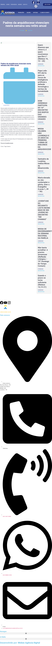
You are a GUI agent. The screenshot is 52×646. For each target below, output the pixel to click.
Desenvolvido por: (20, 642)
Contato (25, 4)
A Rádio (8, 4)
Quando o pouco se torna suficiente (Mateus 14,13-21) (42, 281)
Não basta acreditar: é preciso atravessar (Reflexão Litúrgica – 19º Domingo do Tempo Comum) (43, 257)
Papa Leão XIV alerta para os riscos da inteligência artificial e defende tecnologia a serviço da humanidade (43, 81)
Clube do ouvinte (44, 12)
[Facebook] (33, 2)
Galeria (29, 12)
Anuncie (20, 4)
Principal (3, 4)
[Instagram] (36, 6)
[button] (26, 633)
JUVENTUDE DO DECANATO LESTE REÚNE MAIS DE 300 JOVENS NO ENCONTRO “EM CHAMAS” (44, 210)
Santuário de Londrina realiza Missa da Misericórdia (43, 163)
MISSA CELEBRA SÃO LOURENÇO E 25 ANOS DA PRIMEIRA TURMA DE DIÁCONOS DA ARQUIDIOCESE (44, 139)
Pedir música (14, 4)
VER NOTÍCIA (41, 65)
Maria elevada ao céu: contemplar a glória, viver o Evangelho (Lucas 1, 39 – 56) (44, 185)
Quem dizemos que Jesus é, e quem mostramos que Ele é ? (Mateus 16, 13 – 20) (43, 53)
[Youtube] (38, 2)
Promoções (21, 12)
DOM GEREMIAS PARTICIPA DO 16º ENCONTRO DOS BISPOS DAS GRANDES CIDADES (43, 110)
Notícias (35, 12)
